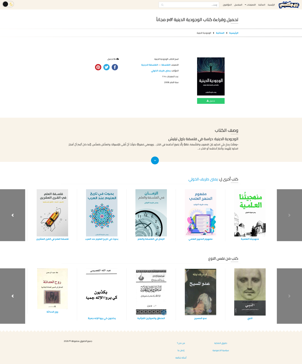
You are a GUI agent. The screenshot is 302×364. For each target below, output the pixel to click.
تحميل (212, 101)
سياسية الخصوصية (221, 350)
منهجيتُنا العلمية (250, 239)
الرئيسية (233, 33)
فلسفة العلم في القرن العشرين (52, 239)
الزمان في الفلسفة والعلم (151, 239)
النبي (249, 318)
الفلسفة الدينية (149, 65)
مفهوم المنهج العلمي (200, 239)
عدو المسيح (200, 318)
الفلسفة (165, 65)
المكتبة (220, 33)
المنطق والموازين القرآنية (151, 318)
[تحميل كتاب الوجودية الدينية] (211, 76)
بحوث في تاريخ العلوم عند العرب (101, 239)
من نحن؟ (181, 343)
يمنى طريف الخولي (161, 71)
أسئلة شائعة (180, 358)
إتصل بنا (181, 350)
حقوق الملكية (220, 343)
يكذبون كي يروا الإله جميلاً (102, 318)
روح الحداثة (52, 312)
